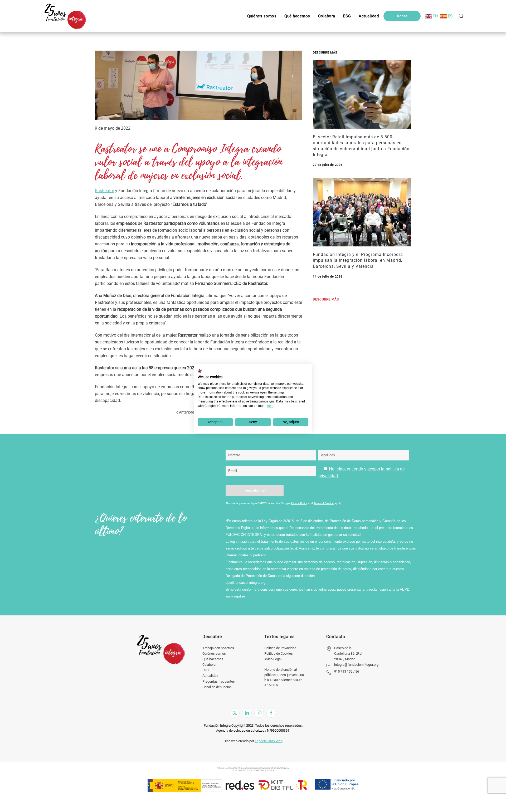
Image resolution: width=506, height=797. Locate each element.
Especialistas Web (269, 741)
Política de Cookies (278, 653)
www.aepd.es (236, 596)
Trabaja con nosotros (218, 648)
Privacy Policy (299, 503)
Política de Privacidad (280, 648)
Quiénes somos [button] (262, 16)
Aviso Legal (272, 659)
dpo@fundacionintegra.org (245, 583)
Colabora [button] (326, 16)
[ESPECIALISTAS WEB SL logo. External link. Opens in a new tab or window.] (200, 371)
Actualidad (210, 676)
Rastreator (104, 190)
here (270, 406)
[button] (347, 16)
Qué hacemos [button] (297, 16)
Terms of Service (324, 503)
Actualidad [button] (369, 16)
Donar (402, 16)
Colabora (209, 665)
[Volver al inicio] (65, 16)
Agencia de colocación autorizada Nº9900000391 (252, 730)
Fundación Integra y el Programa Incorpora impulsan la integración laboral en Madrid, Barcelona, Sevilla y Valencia (358, 260)
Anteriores (187, 412)
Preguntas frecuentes (218, 681)
